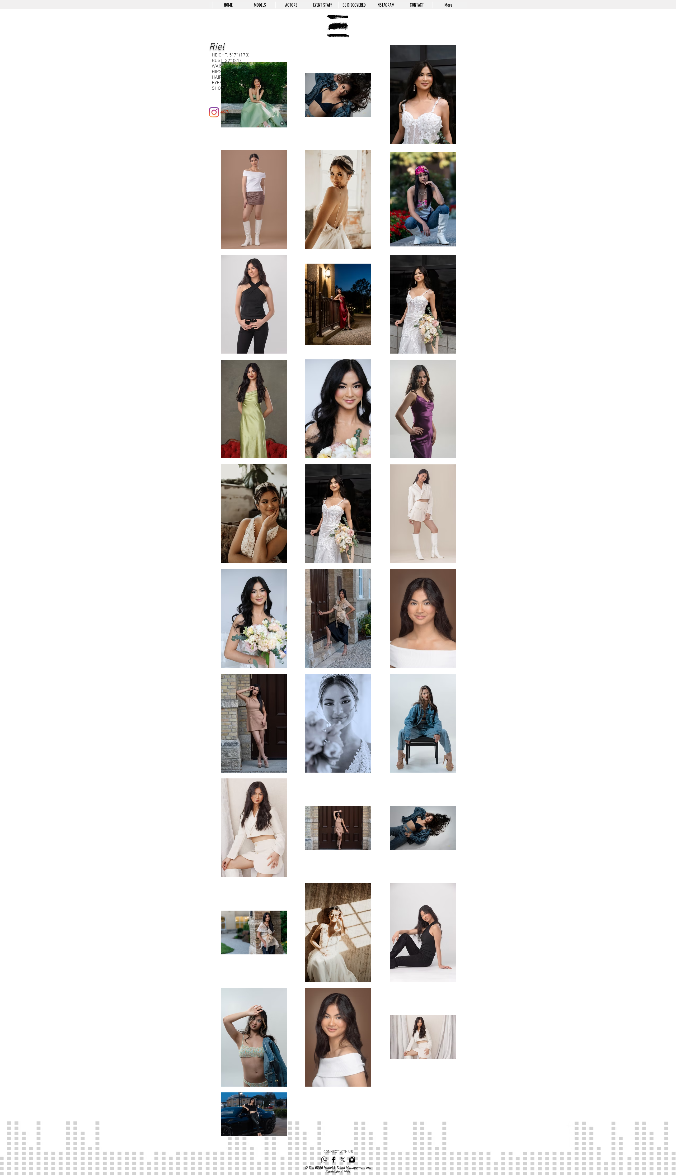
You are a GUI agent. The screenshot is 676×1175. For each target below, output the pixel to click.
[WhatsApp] (324, 1160)
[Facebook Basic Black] (333, 1160)
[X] (343, 1160)
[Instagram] (214, 112)
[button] (259, 5)
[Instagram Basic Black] (352, 1160)
